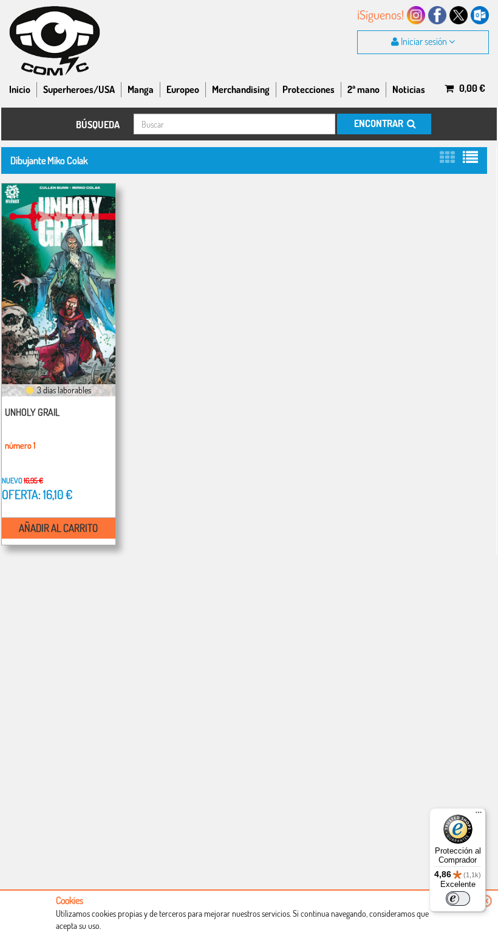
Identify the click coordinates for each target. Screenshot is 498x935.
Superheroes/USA (79, 89)
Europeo (182, 89)
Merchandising (241, 89)
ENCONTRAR (379, 123)
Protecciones (308, 89)
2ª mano (363, 89)
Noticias (408, 89)
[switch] (458, 898)
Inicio (19, 89)
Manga (141, 89)
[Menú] (478, 815)
